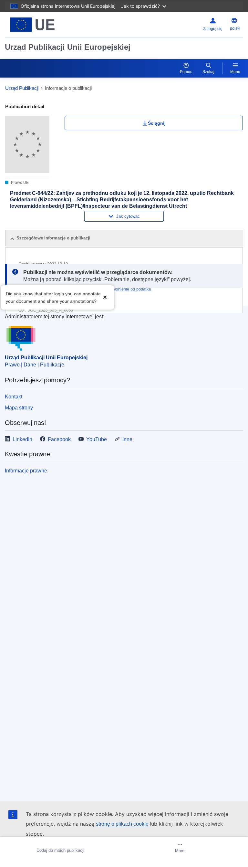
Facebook (59, 439)
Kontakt (13, 396)
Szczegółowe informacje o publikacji (53, 238)
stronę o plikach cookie (123, 824)
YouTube (96, 439)
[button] (105, 296)
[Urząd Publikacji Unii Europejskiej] (46, 24)
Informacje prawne (26, 470)
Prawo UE (19, 182)
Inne (127, 439)
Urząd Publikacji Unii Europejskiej (67, 47)
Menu (235, 71)
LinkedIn (22, 439)
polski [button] (235, 28)
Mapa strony (19, 407)
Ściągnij (157, 123)
